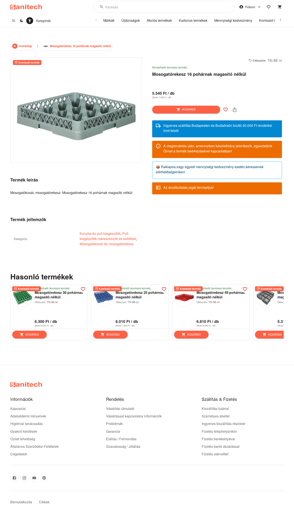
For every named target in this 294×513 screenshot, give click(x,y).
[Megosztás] (234, 109)
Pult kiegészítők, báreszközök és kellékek (108, 236)
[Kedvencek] (268, 7)
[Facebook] (14, 478)
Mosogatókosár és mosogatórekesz (107, 243)
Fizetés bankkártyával (218, 438)
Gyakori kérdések (23, 431)
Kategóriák (43, 21)
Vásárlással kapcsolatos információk (134, 416)
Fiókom (250, 7)
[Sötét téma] (21, 20)
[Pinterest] (44, 478)
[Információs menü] (13, 20)
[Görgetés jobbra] (280, 20)
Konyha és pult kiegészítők (100, 233)
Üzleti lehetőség (22, 438)
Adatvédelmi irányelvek (28, 416)
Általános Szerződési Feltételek (34, 446)
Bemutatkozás (21, 501)
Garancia (113, 431)
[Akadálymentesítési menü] (29, 20)
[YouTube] (34, 478)
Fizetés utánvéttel (215, 453)
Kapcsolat (18, 408)
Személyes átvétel (216, 416)
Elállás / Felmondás (121, 438)
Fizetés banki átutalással (221, 446)
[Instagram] (24, 478)
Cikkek (44, 501)
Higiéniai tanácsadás (26, 423)
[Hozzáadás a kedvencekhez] (225, 109)
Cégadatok (18, 453)
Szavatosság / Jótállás (123, 446)
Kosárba (189, 109)
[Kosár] (280, 7)
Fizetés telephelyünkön (219, 431)
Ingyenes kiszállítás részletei (223, 423)
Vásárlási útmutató (120, 408)
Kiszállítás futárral (215, 408)
